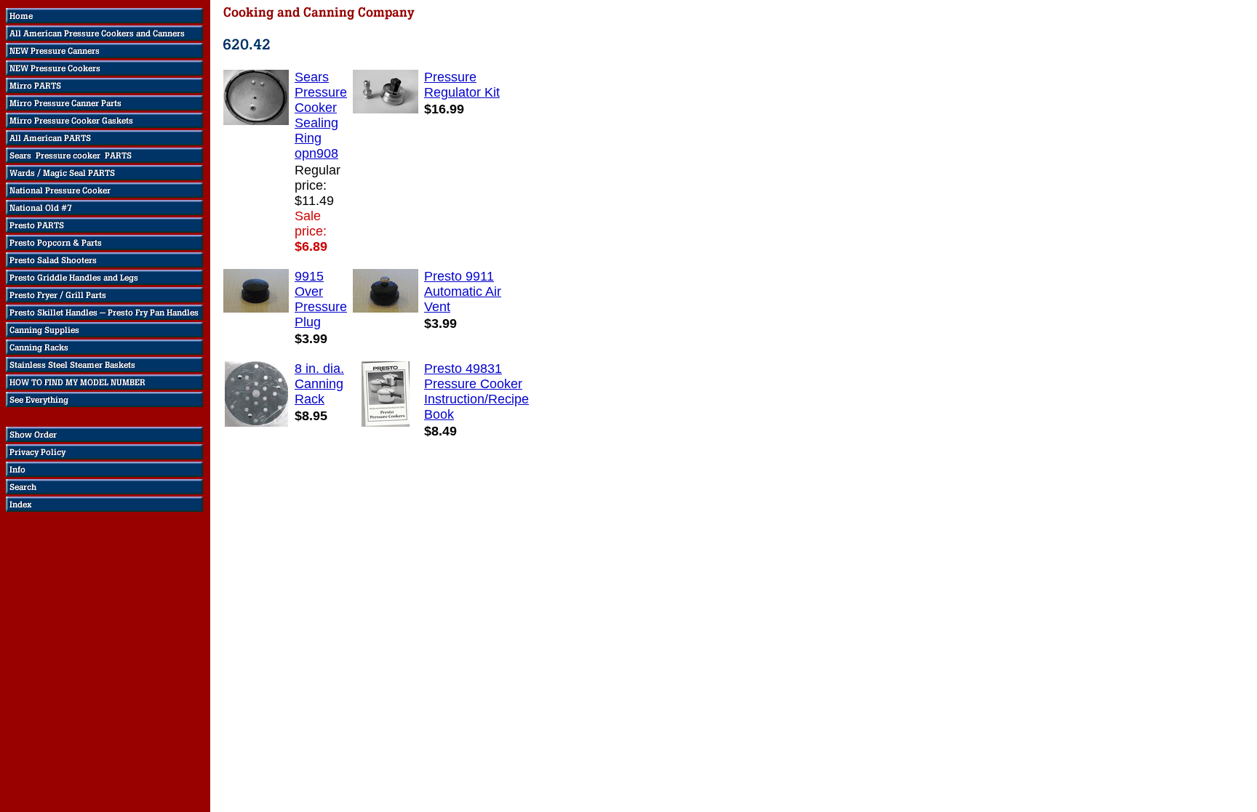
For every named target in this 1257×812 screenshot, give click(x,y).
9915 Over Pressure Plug (321, 299)
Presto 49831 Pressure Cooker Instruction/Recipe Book (476, 391)
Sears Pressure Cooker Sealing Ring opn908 (321, 115)
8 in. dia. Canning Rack (319, 383)
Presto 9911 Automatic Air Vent (462, 291)
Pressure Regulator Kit (462, 85)
